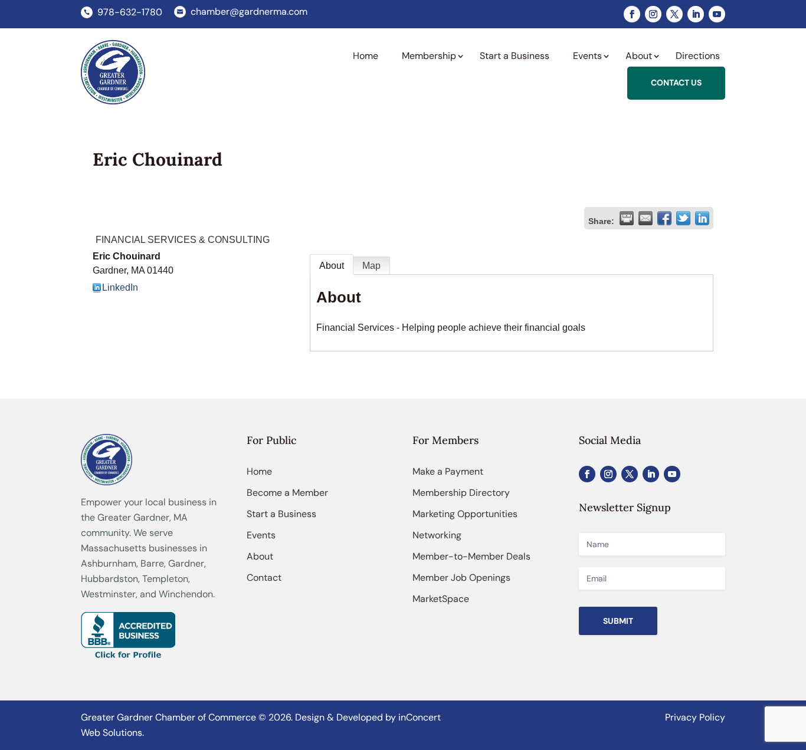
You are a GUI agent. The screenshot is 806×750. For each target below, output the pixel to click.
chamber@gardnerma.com (249, 11)
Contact (264, 577)
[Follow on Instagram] (653, 14)
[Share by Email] (645, 218)
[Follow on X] (674, 14)
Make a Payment (447, 471)
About (331, 266)
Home (259, 471)
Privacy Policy (695, 717)
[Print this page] (627, 218)
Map (371, 266)
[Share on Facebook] (664, 218)
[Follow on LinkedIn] (695, 14)
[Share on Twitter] (683, 218)
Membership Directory (461, 492)
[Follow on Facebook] (632, 14)
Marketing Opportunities (464, 514)
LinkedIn (120, 287)
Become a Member (287, 492)
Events (261, 535)
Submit (618, 621)
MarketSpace (440, 599)
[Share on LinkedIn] (702, 218)
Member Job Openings (461, 577)
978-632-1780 (129, 12)
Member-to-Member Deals (471, 556)
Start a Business (281, 514)
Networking (436, 535)
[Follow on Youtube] (717, 14)
